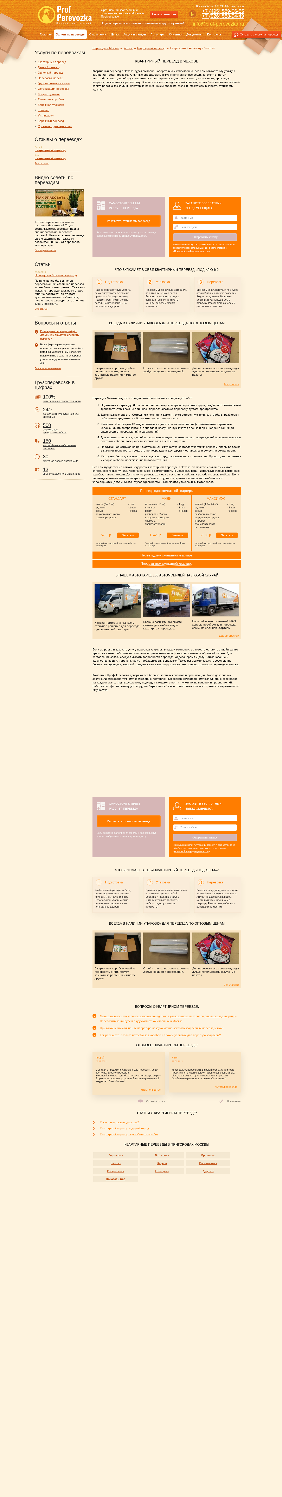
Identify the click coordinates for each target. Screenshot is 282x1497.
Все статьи (41, 308)
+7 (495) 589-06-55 (223, 11)
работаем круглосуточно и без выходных (61, 412)
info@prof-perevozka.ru (218, 24)
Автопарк (157, 34)
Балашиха (162, 1155)
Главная (46, 34)
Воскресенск (115, 1171)
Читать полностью (150, 1089)
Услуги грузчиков (49, 94)
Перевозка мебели (50, 78)
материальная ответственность (62, 398)
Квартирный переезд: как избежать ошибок (129, 1134)
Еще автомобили (229, 635)
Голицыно (162, 1171)
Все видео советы (45, 250)
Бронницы (208, 1155)
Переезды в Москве (105, 48)
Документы (194, 34)
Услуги (128, 48)
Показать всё (115, 1179)
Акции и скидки (134, 34)
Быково (116, 1163)
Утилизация (46, 115)
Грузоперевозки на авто (54, 83)
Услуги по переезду (70, 34)
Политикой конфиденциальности (191, 251)
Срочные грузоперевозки (55, 126)
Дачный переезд (49, 67)
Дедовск (208, 1171)
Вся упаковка (231, 384)
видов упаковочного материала (61, 471)
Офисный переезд (50, 72)
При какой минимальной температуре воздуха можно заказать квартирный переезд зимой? (162, 1028)
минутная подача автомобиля (60, 458)
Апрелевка (115, 1155)
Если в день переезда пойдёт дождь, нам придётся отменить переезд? (59, 335)
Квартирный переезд (151, 48)
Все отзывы (234, 1101)
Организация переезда (53, 88)
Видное (162, 1163)
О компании (97, 34)
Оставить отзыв (155, 1101)
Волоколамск (208, 1163)
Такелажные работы (51, 99)
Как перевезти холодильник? (119, 1122)
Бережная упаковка (51, 104)
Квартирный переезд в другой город (124, 1128)
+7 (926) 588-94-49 (223, 16)
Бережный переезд (51, 120)
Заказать (128, 535)
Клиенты (175, 34)
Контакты (214, 34)
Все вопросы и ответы (48, 368)
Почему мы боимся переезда (56, 275)
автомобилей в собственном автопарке (59, 444)
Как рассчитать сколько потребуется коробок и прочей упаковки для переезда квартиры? (160, 1035)
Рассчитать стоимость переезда (128, 220)
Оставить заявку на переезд (259, 34)
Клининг (43, 110)
